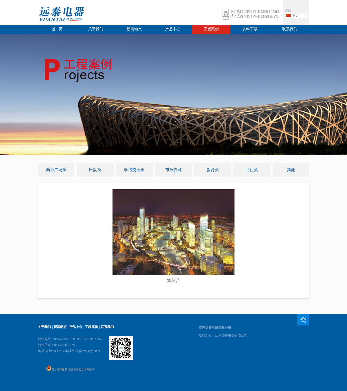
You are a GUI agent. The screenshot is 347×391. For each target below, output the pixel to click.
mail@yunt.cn (92, 351)
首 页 (57, 29)
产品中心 (172, 29)
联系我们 (289, 29)
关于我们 (95, 29)
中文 (295, 15)
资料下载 (250, 29)
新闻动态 (134, 29)
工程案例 (211, 29)
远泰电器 (61, 15)
